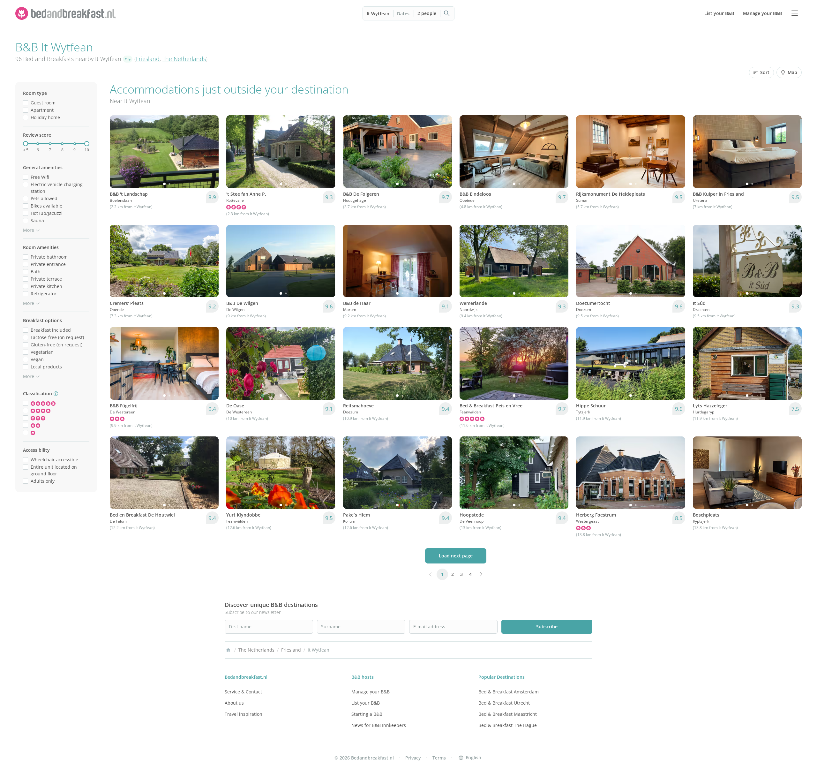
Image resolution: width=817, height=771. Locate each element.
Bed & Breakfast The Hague (507, 725)
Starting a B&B (366, 714)
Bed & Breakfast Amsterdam (508, 692)
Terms (439, 758)
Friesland (148, 59)
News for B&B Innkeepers (378, 725)
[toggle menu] (794, 13)
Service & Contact (243, 692)
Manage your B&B (370, 692)
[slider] (25, 143)
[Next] (209, 151)
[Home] (228, 650)
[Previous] (118, 151)
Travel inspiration (243, 714)
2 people (426, 13)
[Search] (447, 13)
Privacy (413, 758)
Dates (403, 14)
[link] (66, 13)
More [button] (28, 230)
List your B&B (365, 703)
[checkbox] (25, 102)
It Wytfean (378, 14)
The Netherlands (184, 59)
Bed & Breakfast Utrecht (504, 703)
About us (234, 703)
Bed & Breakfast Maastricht (507, 714)
